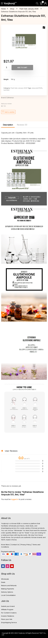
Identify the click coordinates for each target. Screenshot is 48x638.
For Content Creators (9, 613)
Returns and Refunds (9, 585)
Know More (5, 544)
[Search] (37, 3)
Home (3, 9)
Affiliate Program (7, 609)
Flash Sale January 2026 (29, 9)
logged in (15, 499)
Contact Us (15, 544)
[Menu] (2, 3)
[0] (41, 3)
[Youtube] (12, 566)
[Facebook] (3, 566)
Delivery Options (7, 592)
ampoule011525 (37, 88)
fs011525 (6, 90)
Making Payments (7, 589)
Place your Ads (6, 619)
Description (8, 125)
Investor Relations (7, 616)
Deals (3, 582)
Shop (12, 9)
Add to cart (22, 67)
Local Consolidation (8, 595)
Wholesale (5, 579)
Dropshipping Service (9, 622)
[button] (44, 27)
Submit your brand (8, 606)
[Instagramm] (7, 566)
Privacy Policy (26, 544)
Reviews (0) (22, 125)
